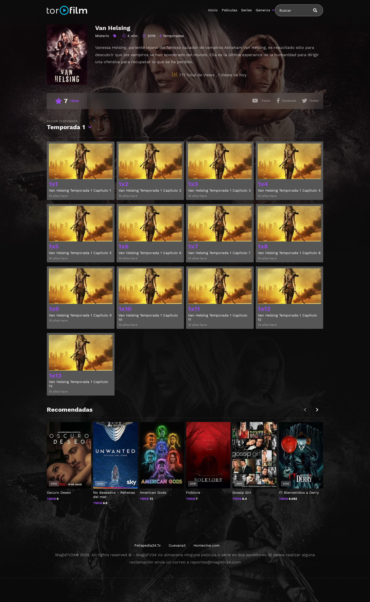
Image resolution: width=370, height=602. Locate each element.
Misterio (102, 36)
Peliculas (229, 10)
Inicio (213, 10)
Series (246, 10)
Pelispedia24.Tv (147, 545)
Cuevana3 (177, 545)
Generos (263, 10)
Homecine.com (206, 545)
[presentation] (317, 410)
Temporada (66, 125)
